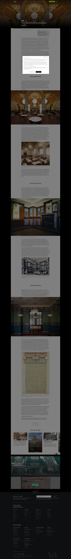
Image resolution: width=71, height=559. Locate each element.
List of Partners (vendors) (26, 69)
